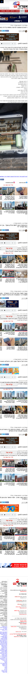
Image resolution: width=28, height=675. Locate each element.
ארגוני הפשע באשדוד (7, 13)
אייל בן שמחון (4, 630)
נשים (6, 622)
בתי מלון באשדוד (4, 634)
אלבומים (5, 599)
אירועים (5, 600)
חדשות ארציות (16, 13)
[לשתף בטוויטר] (3, 31)
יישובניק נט (5, 635)
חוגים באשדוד (4, 647)
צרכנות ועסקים (4, 612)
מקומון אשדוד (4, 637)
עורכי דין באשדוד (4, 648)
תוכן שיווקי (5, 613)
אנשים (2, 595)
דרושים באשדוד (4, 646)
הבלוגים (5, 608)
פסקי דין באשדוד (4, 617)
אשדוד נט (24, 25)
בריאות (5, 615)
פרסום (5, 662)
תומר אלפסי (5, 672)
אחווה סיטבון (4, 665)
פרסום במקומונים (4, 636)
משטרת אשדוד (22, 313)
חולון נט (5, 661)
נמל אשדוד (23, 246)
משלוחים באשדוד (3, 638)
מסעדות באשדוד (4, 639)
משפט (5, 616)
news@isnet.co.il (22, 614)
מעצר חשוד (17, 518)
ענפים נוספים (4, 593)
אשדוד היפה (4, 602)
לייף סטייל (5, 614)
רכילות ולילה (4, 581)
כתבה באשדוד (4, 655)
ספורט (17, 11)
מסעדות (5, 586)
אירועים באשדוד (4, 645)
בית (26, 11)
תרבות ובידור (4, 590)
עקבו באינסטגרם (9, 182)
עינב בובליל (5, 665)
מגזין (6, 594)
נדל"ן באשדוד (4, 626)
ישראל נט (5, 628)
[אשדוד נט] (18, 586)
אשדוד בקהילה (3, 601)
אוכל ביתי (5, 587)
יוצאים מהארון (3, 583)
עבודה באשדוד (4, 654)
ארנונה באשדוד (4, 648)
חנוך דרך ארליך (4, 670)
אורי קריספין (16, 610)
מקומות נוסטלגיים (3, 610)
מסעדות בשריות (4, 587)
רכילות (12, 11)
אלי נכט (5, 669)
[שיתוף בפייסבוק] (7, 31)
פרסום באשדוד (4, 651)
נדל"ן (22, 13)
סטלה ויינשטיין (4, 671)
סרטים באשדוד (4, 625)
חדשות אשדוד (17, 25)
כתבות (6, 595)
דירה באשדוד (4, 656)
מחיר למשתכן (4, 664)
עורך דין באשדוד (4, 659)
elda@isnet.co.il (23, 608)
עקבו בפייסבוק (22, 182)
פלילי (25, 13)
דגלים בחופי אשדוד (21, 380)
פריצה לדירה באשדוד (15, 313)
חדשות (22, 11)
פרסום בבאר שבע (3, 642)
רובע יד (5, 668)
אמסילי (5, 667)
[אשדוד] (18, 9)
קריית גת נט (5, 660)
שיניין (6, 666)
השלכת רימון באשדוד (21, 450)
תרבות (7, 11)
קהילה (3, 11)
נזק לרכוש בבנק (12, 518)
